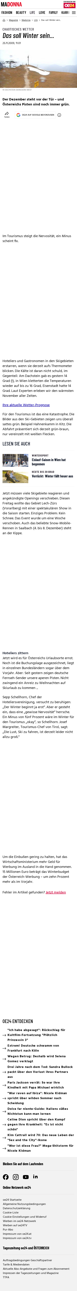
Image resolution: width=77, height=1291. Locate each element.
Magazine (13, 20)
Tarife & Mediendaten (16, 1264)
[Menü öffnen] (73, 12)
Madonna (26, 20)
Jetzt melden (56, 892)
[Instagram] (16, 1177)
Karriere (67, 12)
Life (32, 12)
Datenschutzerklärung (16, 1208)
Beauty (21, 12)
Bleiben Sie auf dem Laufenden (23, 1164)
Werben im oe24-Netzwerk (19, 1221)
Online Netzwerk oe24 (17, 1187)
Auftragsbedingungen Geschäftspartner (27, 1260)
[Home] (4, 20)
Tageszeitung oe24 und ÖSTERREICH (26, 1248)
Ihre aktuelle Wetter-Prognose (26, 405)
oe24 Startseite (12, 1200)
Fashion (6, 12)
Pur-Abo (8, 1229)
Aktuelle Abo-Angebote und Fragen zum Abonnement (36, 1269)
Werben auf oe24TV (15, 1225)
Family (53, 12)
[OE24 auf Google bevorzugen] (59, 115)
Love (42, 12)
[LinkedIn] (36, 1177)
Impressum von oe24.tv (17, 1238)
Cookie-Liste (10, 1212)
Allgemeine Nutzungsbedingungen (24, 1204)
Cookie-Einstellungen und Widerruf (24, 1217)
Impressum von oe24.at (17, 1234)
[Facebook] (6, 1177)
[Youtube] (26, 1177)
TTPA (6, 1277)
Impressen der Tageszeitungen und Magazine (31, 1273)
